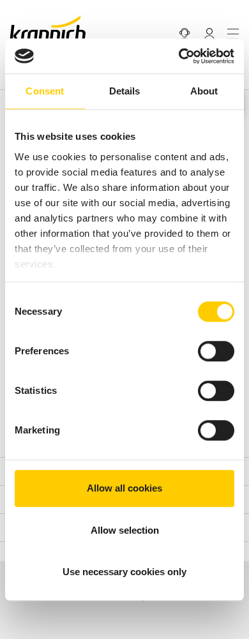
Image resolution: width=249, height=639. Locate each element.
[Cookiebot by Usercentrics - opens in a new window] (179, 56)
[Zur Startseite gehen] (48, 28)
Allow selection (125, 530)
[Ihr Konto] (209, 33)
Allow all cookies (124, 488)
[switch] (216, 351)
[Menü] (233, 33)
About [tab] (204, 91)
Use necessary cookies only (124, 571)
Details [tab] (124, 91)
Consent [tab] (45, 91)
